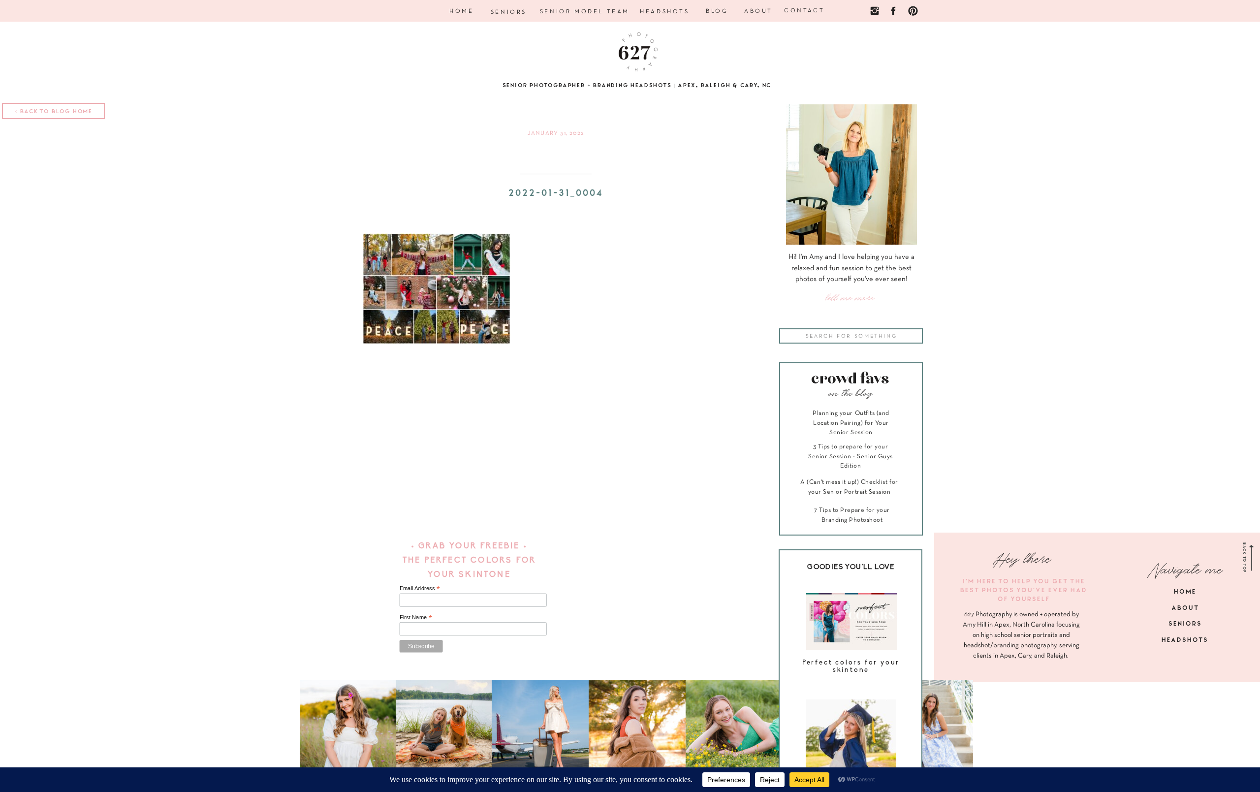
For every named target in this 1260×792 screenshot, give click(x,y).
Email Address (420, 588)
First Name (416, 617)
